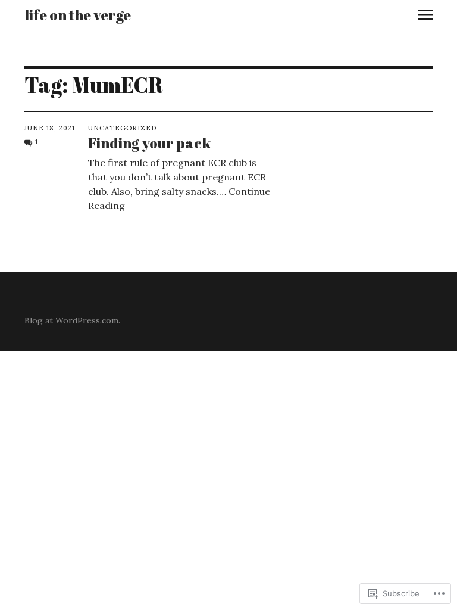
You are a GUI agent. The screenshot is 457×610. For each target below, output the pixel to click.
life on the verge (77, 14)
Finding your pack (149, 142)
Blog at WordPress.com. (72, 320)
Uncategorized (122, 128)
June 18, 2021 (49, 128)
